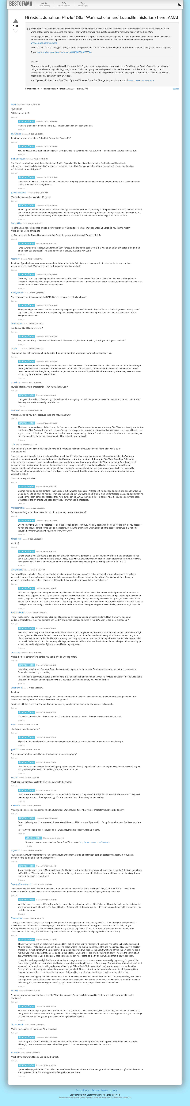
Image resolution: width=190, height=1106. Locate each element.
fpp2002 (14, 749)
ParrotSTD (16, 223)
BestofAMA (20, 4)
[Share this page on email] (59, 94)
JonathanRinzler (26, 121)
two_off (14, 777)
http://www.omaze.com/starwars (95, 842)
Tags (83, 4)
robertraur (15, 410)
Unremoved (16, 687)
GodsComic (16, 323)
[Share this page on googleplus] (38, 94)
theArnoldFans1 (18, 612)
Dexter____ (16, 348)
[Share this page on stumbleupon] (49, 94)
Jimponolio (16, 538)
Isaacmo (15, 1052)
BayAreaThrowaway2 (21, 884)
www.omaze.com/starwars (44, 42)
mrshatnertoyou (18, 158)
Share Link (14, 117)
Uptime (114, 1090)
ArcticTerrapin (17, 507)
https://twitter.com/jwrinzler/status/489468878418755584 (64, 52)
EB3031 (14, 990)
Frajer (13, 724)
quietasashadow (18, 192)
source (176, 88)
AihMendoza (16, 917)
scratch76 (15, 382)
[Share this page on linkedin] (43, 94)
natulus (14, 104)
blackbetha (16, 133)
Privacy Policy (82, 1090)
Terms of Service (100, 1090)
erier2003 (15, 805)
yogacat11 (15, 258)
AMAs (44, 4)
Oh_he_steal (17, 1024)
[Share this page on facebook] (27, 94)
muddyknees (17, 292)
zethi (13, 444)
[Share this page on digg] (54, 94)
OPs (64, 4)
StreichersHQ (17, 569)
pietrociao (15, 652)
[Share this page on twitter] (33, 94)
